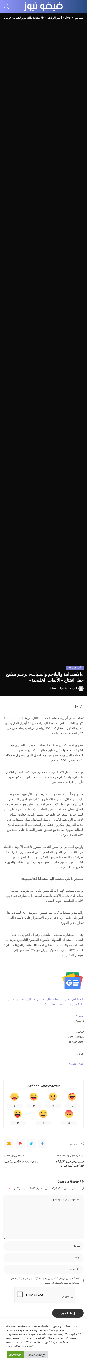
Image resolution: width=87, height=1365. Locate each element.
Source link (76, 1064)
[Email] (8, 1143)
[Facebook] (42, 1143)
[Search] (7, 6)
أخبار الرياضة (75, 667)
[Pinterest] (20, 1143)
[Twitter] (31, 1143)
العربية (73, 688)
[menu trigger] (78, 6)
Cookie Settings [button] (36, 1355)
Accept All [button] (15, 1355)
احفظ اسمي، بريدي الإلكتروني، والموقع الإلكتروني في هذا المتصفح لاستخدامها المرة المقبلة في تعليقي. (45, 1280)
